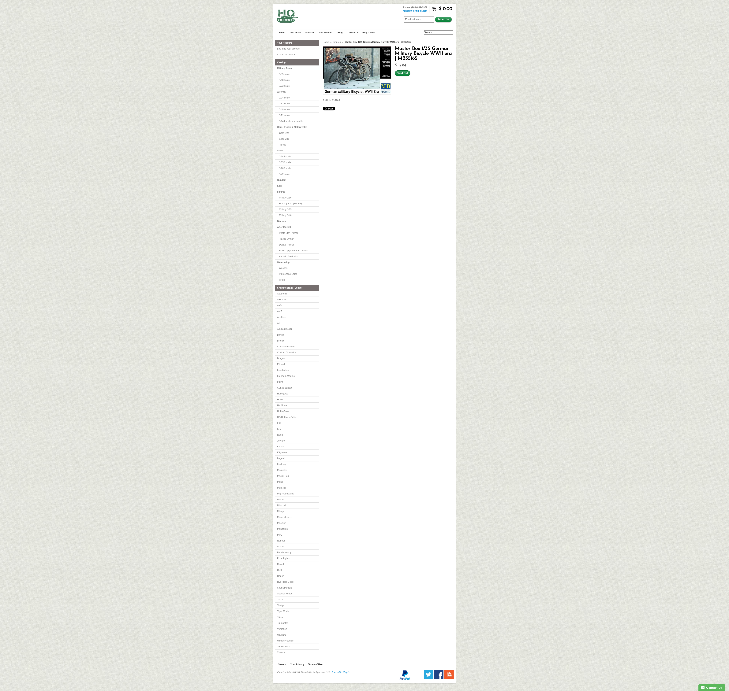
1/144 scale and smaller (291, 121)
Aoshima (281, 317)
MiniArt (280, 499)
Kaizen (280, 446)
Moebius (281, 523)
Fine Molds (283, 370)
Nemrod (281, 540)
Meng (280, 482)
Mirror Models (284, 517)
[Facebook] (438, 678)
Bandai (281, 335)
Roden (280, 576)
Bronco (281, 340)
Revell (280, 564)
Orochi (280, 546)
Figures (337, 42)
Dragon (281, 358)
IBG (279, 423)
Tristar (280, 617)
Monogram (282, 529)
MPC (279, 535)
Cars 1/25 (284, 139)
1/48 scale (284, 80)
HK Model (282, 405)
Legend (281, 458)
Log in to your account (288, 48)
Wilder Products (285, 640)
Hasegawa (282, 393)
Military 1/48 (285, 215)
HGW (280, 399)
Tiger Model (283, 611)
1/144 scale (285, 156)
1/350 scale (285, 162)
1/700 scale (285, 168)
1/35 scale (284, 74)
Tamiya (281, 605)
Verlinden (282, 629)
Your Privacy (297, 664)
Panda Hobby (284, 552)
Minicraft (281, 505)
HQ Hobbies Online (287, 417)
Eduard (281, 364)
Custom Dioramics (286, 352)
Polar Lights (283, 558)
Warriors (281, 635)
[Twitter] (428, 678)
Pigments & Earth (288, 274)
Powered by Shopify (341, 672)
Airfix (279, 305)
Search (282, 664)
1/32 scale (284, 103)
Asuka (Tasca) (284, 329)
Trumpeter (282, 623)
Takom (280, 599)
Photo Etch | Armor (288, 233)
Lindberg (281, 464)
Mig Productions (285, 493)
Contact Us (713, 687)
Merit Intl (281, 487)
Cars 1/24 (284, 133)
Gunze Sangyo (285, 387)
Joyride (281, 440)
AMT (279, 311)
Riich (279, 570)
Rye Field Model (285, 582)
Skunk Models (284, 587)
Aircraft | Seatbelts (288, 256)
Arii (279, 323)
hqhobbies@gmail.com (415, 10)
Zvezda (281, 652)
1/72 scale (284, 86)
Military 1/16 (285, 197)
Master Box (283, 476)
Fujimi (280, 382)
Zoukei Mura (283, 646)
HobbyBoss (283, 411)
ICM (279, 429)
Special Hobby (284, 593)
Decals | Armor (286, 244)
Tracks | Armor (286, 239)
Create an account (286, 54)
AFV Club (282, 299)
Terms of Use (315, 664)
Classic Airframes (286, 346)
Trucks (282, 144)
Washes (283, 268)
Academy (282, 293)
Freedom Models (286, 376)
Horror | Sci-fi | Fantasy (290, 203)
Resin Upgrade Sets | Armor (293, 250)
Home (326, 42)
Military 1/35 (285, 209)
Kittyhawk (282, 452)
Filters (282, 280)
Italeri (280, 435)
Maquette (282, 470)
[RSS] (449, 678)
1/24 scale (284, 97)
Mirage (280, 511)
